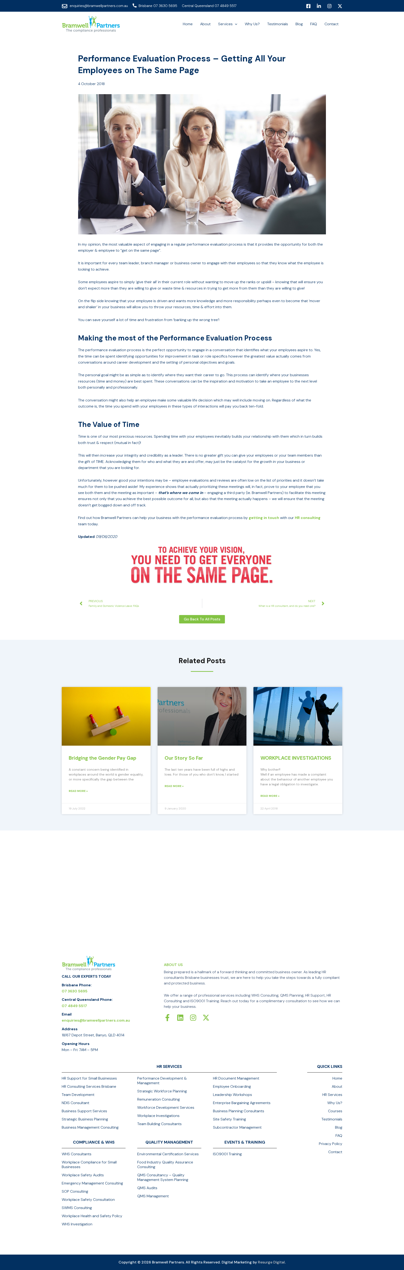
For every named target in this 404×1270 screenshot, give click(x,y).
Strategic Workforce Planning (162, 1091)
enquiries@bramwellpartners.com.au (99, 6)
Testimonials (331, 1119)
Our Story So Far (184, 758)
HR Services (332, 1094)
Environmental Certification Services (168, 1154)
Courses (335, 1111)
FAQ (338, 1135)
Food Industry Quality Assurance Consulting (165, 1164)
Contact (335, 1152)
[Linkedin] (319, 6)
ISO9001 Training (227, 1154)
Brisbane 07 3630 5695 (158, 6)
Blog (338, 1127)
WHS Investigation (77, 1224)
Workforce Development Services (165, 1107)
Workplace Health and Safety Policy (92, 1216)
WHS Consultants (76, 1154)
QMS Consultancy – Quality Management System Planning (162, 1177)
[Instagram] (329, 6)
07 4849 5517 (74, 1005)
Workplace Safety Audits (83, 1175)
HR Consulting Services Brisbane (89, 1086)
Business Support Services (84, 1111)
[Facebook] (308, 6)
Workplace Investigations (158, 1115)
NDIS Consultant (75, 1103)
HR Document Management (236, 1078)
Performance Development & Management (162, 1080)
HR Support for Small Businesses (89, 1078)
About (337, 1086)
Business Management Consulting (90, 1127)
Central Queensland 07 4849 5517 (209, 6)
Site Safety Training (229, 1119)
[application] (235, 24)
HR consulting (308, 517)
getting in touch (264, 517)
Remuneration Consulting (158, 1099)
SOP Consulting (75, 1191)
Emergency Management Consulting (92, 1183)
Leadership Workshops (232, 1094)
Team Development (78, 1094)
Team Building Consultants (159, 1124)
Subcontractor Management (237, 1127)
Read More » (78, 791)
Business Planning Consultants (238, 1111)
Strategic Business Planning (85, 1119)
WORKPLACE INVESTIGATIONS (295, 758)
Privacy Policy (330, 1143)
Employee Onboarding (232, 1086)
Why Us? (334, 1103)
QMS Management (153, 1196)
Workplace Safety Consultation (88, 1199)
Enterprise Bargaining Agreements (242, 1103)
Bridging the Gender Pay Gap (102, 758)
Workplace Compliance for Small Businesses (89, 1164)
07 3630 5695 (74, 991)
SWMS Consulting (77, 1208)
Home (337, 1078)
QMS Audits (147, 1188)
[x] (340, 6)
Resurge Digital (271, 1262)
